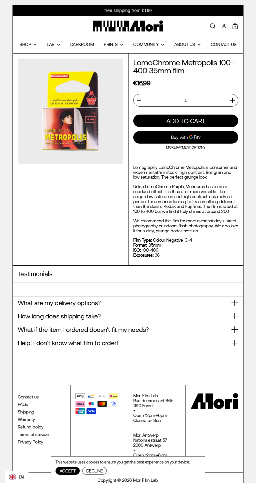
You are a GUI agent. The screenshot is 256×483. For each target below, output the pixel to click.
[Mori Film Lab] (127, 26)
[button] (212, 26)
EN (21, 476)
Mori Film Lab (145, 480)
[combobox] (16, 477)
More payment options (185, 147)
